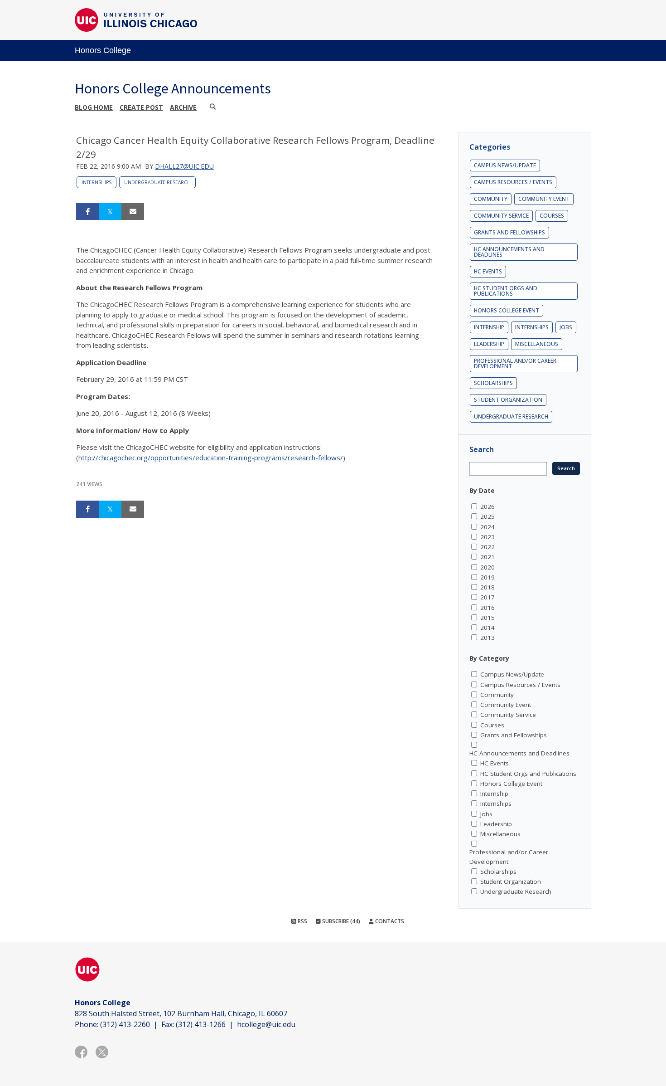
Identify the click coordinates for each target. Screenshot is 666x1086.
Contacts (389, 921)
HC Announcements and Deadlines (509, 251)
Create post (141, 107)
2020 (487, 567)
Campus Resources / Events (513, 182)
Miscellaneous (536, 344)
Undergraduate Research (157, 182)
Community (490, 199)
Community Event (543, 199)
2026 (487, 506)
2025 (487, 516)
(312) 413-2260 (125, 1024)
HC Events (488, 271)
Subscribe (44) (340, 921)
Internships (96, 182)
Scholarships (493, 383)
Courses (552, 215)
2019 (487, 577)
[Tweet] (110, 211)
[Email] (132, 211)
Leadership (489, 344)
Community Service (501, 215)
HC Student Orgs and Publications (505, 290)
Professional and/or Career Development (515, 363)
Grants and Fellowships (509, 232)
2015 (487, 618)
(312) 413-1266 (201, 1024)
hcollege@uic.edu (266, 1024)
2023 (487, 537)
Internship (489, 327)
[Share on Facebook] (87, 211)
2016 (487, 608)
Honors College (103, 50)
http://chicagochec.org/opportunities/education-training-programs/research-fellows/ (210, 457)
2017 (487, 597)
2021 (487, 557)
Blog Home (94, 107)
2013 (487, 637)
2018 (487, 587)
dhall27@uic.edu (184, 166)
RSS (301, 921)
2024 (487, 527)
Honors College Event (506, 310)
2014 (487, 627)
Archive (183, 107)
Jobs (566, 327)
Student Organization (508, 400)
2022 (487, 547)
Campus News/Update (505, 165)
